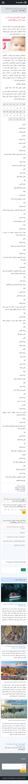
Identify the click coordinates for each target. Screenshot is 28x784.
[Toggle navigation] (3, 2)
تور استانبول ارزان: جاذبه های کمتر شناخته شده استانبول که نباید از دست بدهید (16, 647)
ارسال (23, 570)
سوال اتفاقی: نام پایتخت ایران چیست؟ (16, 562)
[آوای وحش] (21, 2)
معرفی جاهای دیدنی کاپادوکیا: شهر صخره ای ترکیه (15, 682)
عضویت (23, 771)
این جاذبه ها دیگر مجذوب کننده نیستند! (17, 720)
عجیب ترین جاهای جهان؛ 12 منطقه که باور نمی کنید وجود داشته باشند (14, 604)
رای (24, 512)
